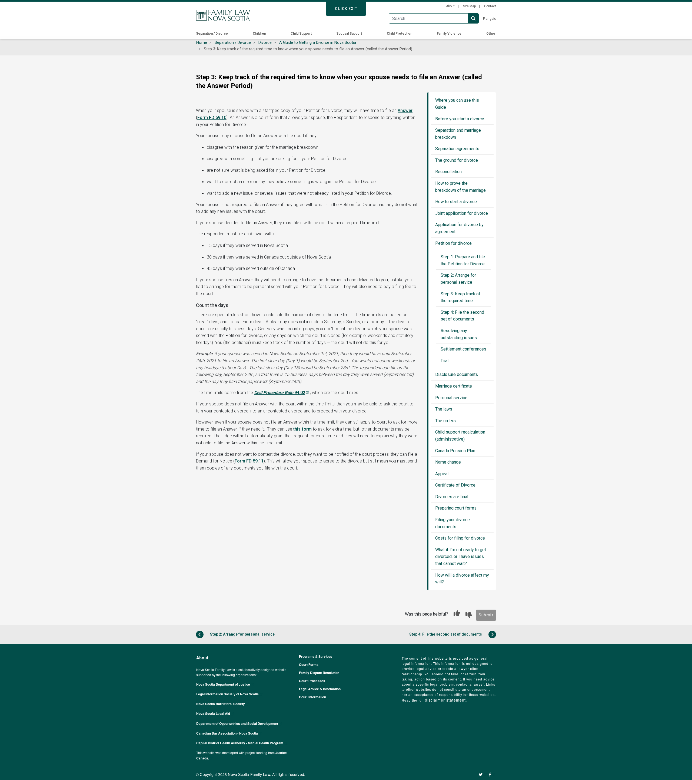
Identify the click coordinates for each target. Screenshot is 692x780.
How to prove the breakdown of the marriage (460, 187)
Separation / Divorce (212, 33)
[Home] (223, 15)
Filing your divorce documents (452, 523)
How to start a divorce (456, 201)
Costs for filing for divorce (460, 538)
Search (473, 18)
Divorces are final (451, 496)
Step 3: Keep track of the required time (460, 297)
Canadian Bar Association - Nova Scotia (227, 733)
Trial (444, 360)
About (450, 6)
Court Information (312, 697)
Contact (490, 6)
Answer (405, 110)
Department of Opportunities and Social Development (237, 723)
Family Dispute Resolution (319, 672)
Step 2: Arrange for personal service (458, 279)
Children (259, 33)
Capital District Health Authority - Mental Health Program (239, 743)
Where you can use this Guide (457, 104)
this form (302, 429)
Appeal (441, 473)
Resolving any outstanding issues (459, 334)
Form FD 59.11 (249, 461)
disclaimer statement (445, 700)
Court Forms (308, 664)
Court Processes (312, 680)
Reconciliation (448, 171)
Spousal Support (349, 33)
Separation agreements (457, 148)
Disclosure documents (456, 374)
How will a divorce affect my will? (462, 579)
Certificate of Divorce (455, 485)
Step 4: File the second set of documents (462, 316)
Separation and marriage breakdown (458, 134)
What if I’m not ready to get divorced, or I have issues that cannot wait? (460, 556)
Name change (448, 462)
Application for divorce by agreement (459, 228)
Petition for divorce (453, 243)
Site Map (469, 6)
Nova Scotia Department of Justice (223, 684)
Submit (486, 615)
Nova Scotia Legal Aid (213, 713)
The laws (443, 409)
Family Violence (449, 33)
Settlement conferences (463, 349)
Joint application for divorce (461, 213)
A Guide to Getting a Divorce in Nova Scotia (317, 42)
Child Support (301, 33)
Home (201, 42)
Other (490, 33)
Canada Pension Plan (455, 450)
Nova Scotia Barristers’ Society (220, 703)
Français (489, 19)
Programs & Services (315, 656)
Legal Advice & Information (320, 688)
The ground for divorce (456, 160)
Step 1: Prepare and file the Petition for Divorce (463, 260)
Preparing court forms (456, 508)
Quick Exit (346, 8)
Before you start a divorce (459, 118)
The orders (445, 420)
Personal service (451, 397)
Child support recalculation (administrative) (460, 435)
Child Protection (399, 33)
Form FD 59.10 (211, 117)
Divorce (265, 42)
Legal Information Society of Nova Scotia (227, 694)
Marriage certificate (453, 386)
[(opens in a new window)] (483, 774)
